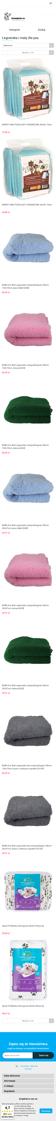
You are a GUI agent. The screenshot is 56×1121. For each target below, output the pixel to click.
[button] (28, 1076)
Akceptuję (46, 1111)
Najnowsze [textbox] (8, 45)
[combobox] (28, 45)
